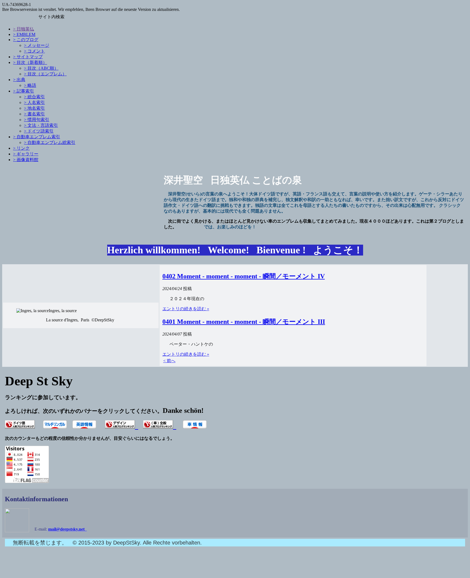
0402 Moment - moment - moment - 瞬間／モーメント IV (243, 276)
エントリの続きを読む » (185, 308)
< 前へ (169, 360)
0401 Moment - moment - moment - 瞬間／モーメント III (243, 321)
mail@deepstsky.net (67, 529)
